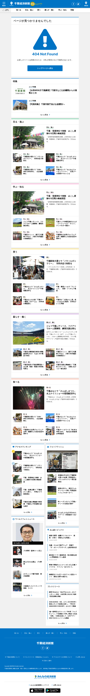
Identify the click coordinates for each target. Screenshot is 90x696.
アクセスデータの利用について (62, 657)
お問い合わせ (81, 657)
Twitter (78, 4)
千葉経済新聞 (20, 4)
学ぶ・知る (62, 10)
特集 (72, 10)
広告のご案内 (47, 660)
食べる (18, 10)
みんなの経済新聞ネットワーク (45, 677)
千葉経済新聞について (13, 657)
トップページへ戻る (45, 68)
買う (39, 10)
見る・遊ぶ (29, 10)
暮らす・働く (49, 10)
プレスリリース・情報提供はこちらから (37, 657)
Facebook (73, 4)
